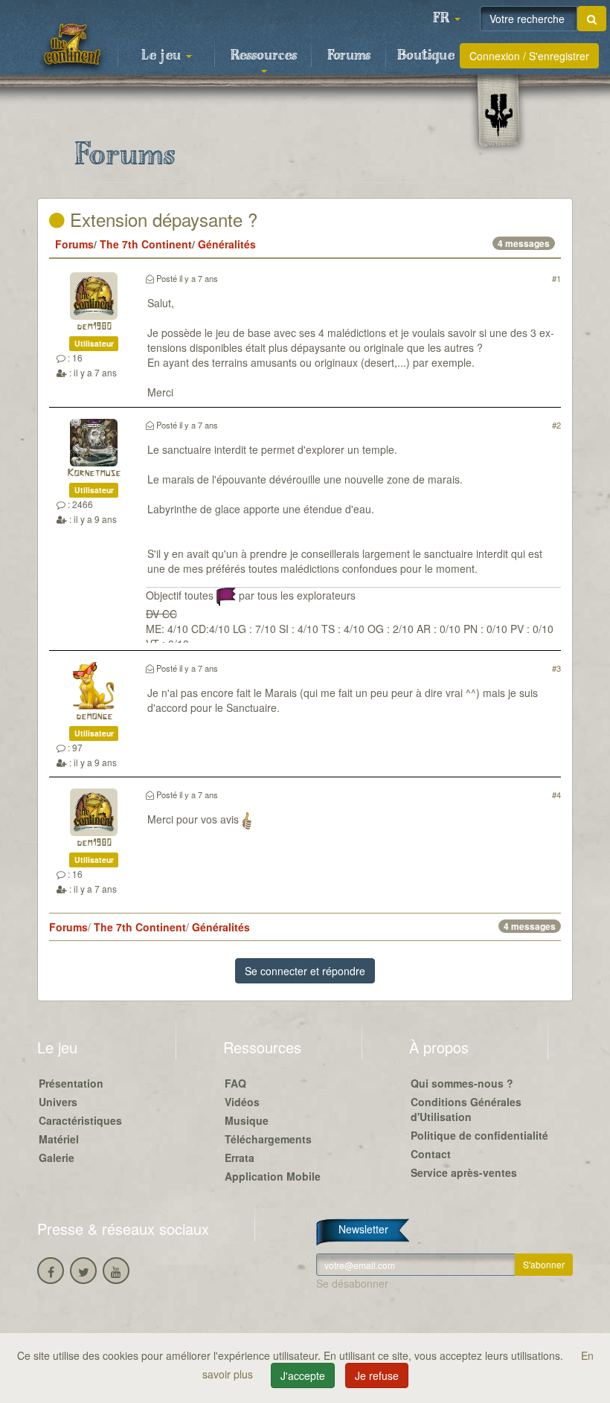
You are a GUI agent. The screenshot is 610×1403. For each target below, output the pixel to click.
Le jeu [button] (162, 56)
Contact (431, 1153)
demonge (94, 716)
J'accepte (302, 1375)
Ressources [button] (264, 56)
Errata (239, 1157)
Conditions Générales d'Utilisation (466, 1109)
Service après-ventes (464, 1172)
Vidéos (242, 1101)
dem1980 (94, 327)
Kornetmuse (94, 473)
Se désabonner (352, 1283)
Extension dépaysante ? (161, 219)
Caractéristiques (80, 1120)
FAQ (235, 1083)
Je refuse (377, 1375)
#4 (556, 794)
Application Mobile (273, 1176)
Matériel (59, 1138)
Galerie (56, 1157)
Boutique (426, 56)
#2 (556, 425)
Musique (247, 1120)
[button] (446, 18)
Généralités (227, 244)
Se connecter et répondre (305, 970)
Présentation (71, 1083)
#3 (556, 668)
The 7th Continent (146, 244)
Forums (348, 56)
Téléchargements (268, 1138)
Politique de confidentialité (479, 1135)
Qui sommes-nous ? (462, 1083)
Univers (58, 1101)
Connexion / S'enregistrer (529, 55)
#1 (556, 278)
